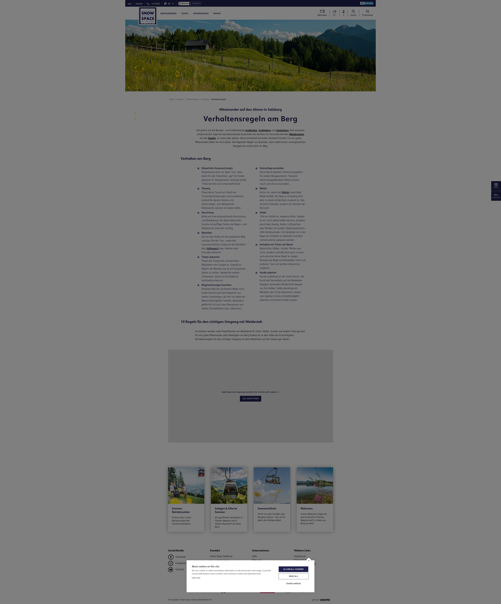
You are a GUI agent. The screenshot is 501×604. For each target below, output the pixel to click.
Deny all (293, 576)
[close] (309, 560)
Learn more (196, 578)
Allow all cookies (293, 569)
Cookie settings (293, 583)
